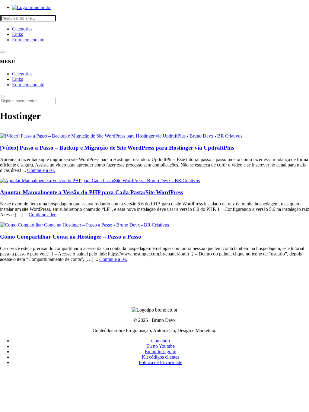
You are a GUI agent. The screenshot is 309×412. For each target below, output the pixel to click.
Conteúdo (160, 340)
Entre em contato (28, 39)
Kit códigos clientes (160, 357)
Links (17, 34)
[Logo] (31, 7)
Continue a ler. (41, 170)
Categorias (22, 28)
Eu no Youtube (160, 346)
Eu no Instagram (160, 351)
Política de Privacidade (160, 362)
